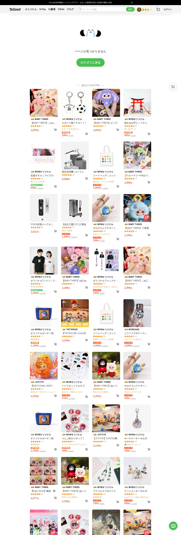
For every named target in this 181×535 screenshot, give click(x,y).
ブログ (70, 9)
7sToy (42, 9)
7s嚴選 (51, 9)
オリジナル (31, 9)
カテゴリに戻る (90, 62)
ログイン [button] (168, 9)
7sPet (61, 9)
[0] (158, 9)
